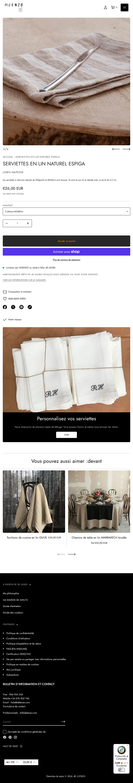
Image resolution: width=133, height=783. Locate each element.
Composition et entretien (20, 291)
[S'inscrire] (63, 722)
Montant (8, 205)
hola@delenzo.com (20, 702)
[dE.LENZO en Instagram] (15, 737)
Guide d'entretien (12, 606)
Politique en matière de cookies (22, 664)
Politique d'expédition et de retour (23, 643)
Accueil (8, 157)
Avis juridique (13, 669)
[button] (12, 762)
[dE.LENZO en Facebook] (4, 737)
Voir (66, 434)
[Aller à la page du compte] (105, 7)
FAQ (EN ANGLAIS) (16, 649)
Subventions (12, 675)
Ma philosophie (11, 593)
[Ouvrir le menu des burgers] (124, 7)
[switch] (121, 770)
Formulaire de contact (14, 706)
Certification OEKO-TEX (18, 654)
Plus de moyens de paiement (66, 259)
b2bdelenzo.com (28, 713)
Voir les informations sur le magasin (24, 280)
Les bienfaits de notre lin (15, 599)
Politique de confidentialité (20, 633)
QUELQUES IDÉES (17, 298)
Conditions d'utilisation (18, 638)
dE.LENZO (80, 776)
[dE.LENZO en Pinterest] (10, 737)
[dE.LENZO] (14, 7)
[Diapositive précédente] (116, 149)
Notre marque (14, 319)
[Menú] (127, 746)
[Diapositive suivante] (126, 149)
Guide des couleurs (13, 612)
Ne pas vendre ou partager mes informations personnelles (36, 659)
